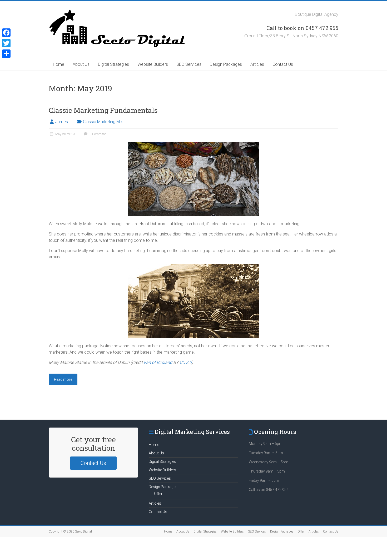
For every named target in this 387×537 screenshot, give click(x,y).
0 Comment (97, 134)
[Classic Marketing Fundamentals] (193, 144)
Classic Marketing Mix (103, 121)
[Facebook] (6, 32)
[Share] (6, 53)
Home (58, 64)
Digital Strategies (113, 64)
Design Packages (226, 64)
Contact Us (282, 64)
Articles (257, 64)
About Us (81, 64)
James (61, 121)
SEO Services (188, 64)
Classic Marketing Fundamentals (103, 110)
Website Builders (152, 64)
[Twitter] (6, 43)
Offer (158, 493)
